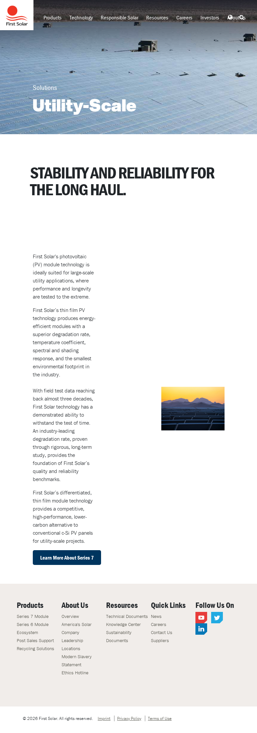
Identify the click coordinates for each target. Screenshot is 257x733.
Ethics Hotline (75, 673)
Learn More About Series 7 (67, 557)
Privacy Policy (129, 718)
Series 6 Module (33, 624)
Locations (71, 648)
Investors (209, 17)
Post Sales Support (35, 640)
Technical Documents (127, 616)
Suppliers (160, 640)
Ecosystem (27, 632)
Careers (184, 17)
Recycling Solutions (35, 648)
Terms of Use (160, 718)
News (156, 616)
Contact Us (161, 632)
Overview (70, 616)
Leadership (72, 640)
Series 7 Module (33, 616)
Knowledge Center (123, 624)
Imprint (104, 718)
